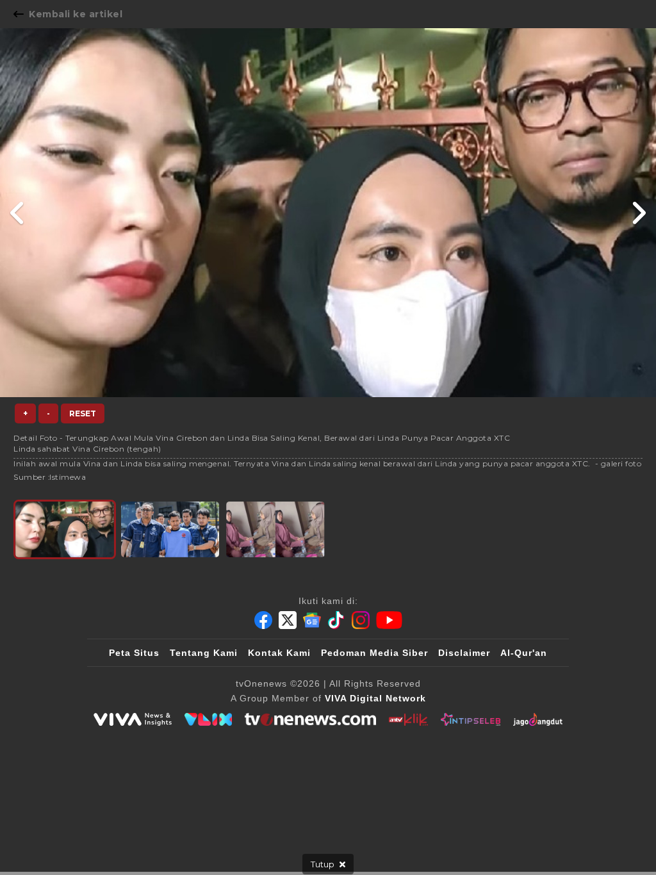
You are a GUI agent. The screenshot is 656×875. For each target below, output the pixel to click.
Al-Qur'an (523, 653)
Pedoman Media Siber (374, 653)
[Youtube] (389, 620)
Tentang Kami (204, 653)
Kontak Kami (279, 653)
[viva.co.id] (133, 719)
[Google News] (312, 620)
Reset (82, 413)
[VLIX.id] (208, 719)
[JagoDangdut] (537, 719)
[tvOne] (310, 719)
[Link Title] (17, 212)
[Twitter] (288, 620)
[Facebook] (263, 620)
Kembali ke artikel (75, 14)
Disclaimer (464, 653)
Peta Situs (134, 653)
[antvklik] (408, 719)
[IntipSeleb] (470, 719)
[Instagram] (361, 620)
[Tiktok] (336, 620)
